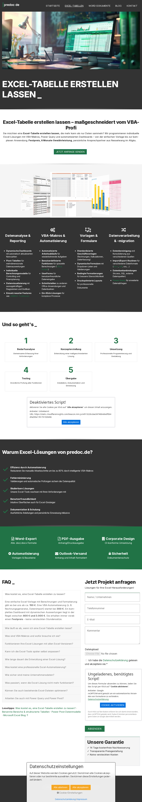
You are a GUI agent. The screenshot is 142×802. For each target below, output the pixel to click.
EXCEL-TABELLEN (74, 5)
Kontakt (132, 5)
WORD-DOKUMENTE (99, 5)
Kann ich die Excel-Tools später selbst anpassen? (32, 651)
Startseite (53, 5)
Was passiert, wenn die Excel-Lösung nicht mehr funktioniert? (39, 682)
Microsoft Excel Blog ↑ (15, 715)
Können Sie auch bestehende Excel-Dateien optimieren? (36, 690)
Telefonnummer (94, 606)
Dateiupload (91, 649)
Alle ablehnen (60, 787)
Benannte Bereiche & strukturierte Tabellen (26, 711)
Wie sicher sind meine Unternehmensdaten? (29, 675)
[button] (70, 151)
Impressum (82, 799)
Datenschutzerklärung (115, 660)
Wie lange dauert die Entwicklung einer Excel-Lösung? (35, 659)
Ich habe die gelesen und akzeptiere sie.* (111, 662)
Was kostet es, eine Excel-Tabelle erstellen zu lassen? (35, 594)
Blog (118, 5)
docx (115, 266)
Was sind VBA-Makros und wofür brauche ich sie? (32, 636)
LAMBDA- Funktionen (19, 296)
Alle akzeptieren (71, 422)
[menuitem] (52, 6)
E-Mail (90, 618)
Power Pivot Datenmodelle (66, 711)
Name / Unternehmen (96, 595)
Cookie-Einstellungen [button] (70, 792)
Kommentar (92, 629)
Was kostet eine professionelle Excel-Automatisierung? (35, 667)
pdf (120, 266)
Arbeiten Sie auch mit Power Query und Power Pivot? (34, 698)
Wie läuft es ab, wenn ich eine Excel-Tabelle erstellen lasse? (38, 628)
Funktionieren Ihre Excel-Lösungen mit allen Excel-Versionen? (39, 643)
